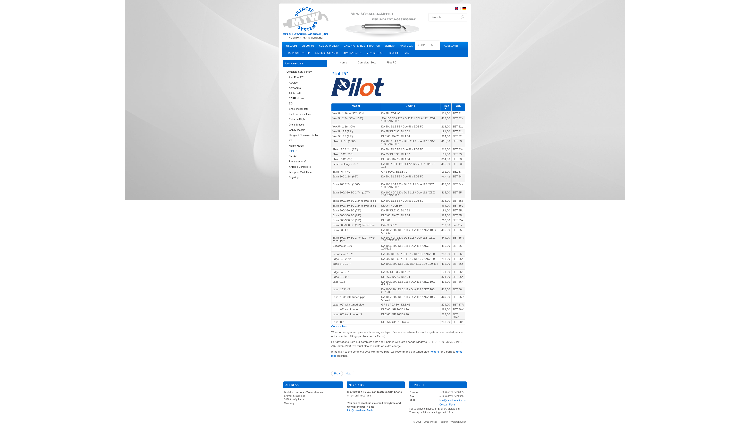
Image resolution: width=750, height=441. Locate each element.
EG (291, 103)
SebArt (293, 156)
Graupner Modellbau (300, 172)
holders (434, 351)
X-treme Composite (300, 167)
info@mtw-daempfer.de (360, 410)
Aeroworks (295, 88)
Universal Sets (352, 53)
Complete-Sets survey (299, 71)
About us (308, 45)
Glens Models (296, 124)
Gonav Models (297, 130)
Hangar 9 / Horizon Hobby (303, 135)
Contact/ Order (329, 45)
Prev (337, 373)
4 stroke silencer (326, 53)
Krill (291, 140)
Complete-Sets (427, 45)
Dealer (393, 53)
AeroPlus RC (296, 77)
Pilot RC (293, 151)
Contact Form (339, 326)
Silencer (390, 45)
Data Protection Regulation (362, 45)
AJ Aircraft (295, 93)
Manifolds (406, 45)
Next (348, 373)
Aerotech (294, 82)
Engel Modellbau (298, 109)
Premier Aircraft (297, 161)
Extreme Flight (297, 119)
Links (406, 53)
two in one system (298, 53)
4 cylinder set (375, 53)
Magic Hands (296, 145)
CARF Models (297, 98)
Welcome (291, 45)
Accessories (451, 45)
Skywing (293, 177)
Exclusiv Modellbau (300, 114)
